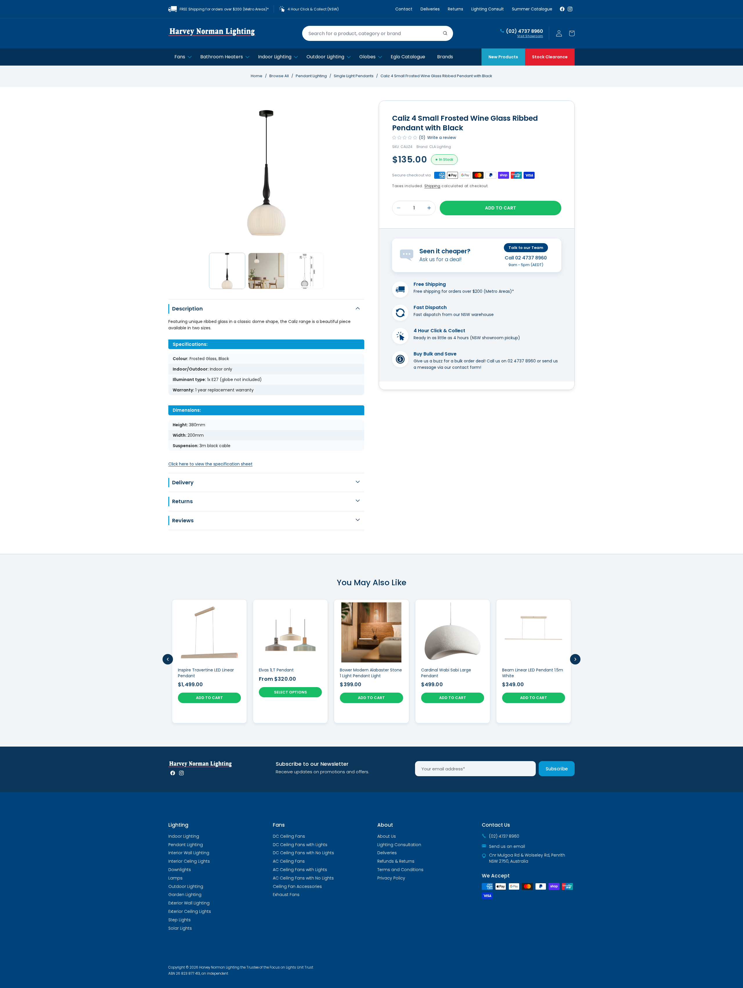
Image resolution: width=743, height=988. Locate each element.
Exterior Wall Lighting (189, 903)
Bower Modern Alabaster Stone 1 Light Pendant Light (371, 673)
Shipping (432, 185)
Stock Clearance (550, 57)
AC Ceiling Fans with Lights (300, 870)
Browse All (279, 76)
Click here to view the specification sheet (210, 464)
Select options (290, 692)
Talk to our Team (525, 247)
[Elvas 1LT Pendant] (290, 661)
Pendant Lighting (312, 76)
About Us (386, 836)
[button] (571, 33)
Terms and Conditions (400, 870)
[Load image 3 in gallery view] (305, 271)
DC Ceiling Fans (289, 836)
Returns (455, 9)
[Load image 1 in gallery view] (227, 271)
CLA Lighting (440, 146)
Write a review (441, 137)
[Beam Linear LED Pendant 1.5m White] (533, 661)
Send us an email (507, 846)
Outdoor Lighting (185, 886)
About (385, 825)
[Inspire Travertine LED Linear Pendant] (209, 661)
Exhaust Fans (286, 894)
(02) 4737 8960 (524, 31)
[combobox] (377, 33)
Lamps (175, 878)
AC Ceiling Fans (289, 861)
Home (256, 76)
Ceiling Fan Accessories (297, 886)
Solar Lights (180, 928)
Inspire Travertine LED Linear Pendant (206, 673)
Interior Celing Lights (189, 861)
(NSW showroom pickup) (495, 338)
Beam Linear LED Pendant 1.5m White (532, 673)
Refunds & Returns (395, 861)
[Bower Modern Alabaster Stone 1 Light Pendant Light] (371, 661)
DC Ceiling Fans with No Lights (303, 853)
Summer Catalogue (532, 9)
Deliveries (430, 9)
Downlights (179, 870)
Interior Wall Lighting (188, 853)
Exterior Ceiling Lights (189, 911)
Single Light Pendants (354, 76)
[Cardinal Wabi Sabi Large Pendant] (452, 661)
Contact (403, 9)
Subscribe (557, 769)
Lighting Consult (487, 9)
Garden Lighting (184, 894)
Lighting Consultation (399, 845)
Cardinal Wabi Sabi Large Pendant (446, 673)
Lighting (178, 825)
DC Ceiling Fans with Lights (300, 845)
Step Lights (179, 920)
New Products (503, 57)
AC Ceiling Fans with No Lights (303, 878)
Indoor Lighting (183, 836)
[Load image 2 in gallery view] (266, 271)
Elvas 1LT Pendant (276, 670)
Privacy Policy (391, 878)
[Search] (445, 33)
